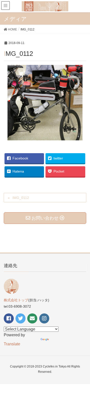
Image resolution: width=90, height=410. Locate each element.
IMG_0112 (20, 198)
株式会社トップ (16, 300)
